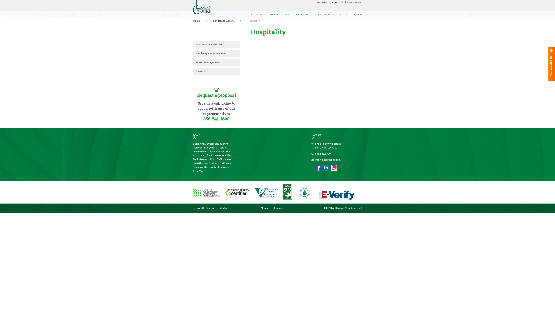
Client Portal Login (324, 2)
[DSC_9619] (320, 51)
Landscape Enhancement (211, 53)
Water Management (208, 62)
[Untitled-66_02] (264, 96)
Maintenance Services (209, 44)
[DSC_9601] (348, 73)
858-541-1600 (354, 2)
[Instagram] (334, 168)
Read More (199, 170)
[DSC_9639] (264, 51)
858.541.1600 (323, 153)
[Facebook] (339, 2)
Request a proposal (216, 95)
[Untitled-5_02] (292, 96)
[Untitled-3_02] (320, 96)
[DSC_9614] (264, 73)
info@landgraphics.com (328, 159)
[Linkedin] (336, 2)
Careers (200, 71)
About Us (265, 208)
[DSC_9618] (348, 51)
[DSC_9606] (292, 73)
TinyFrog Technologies (216, 208)
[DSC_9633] (292, 51)
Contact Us (279, 208)
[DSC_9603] (320, 73)
